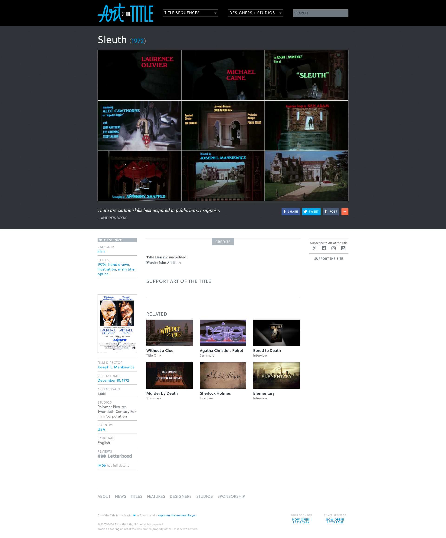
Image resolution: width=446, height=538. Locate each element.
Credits (223, 241)
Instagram (333, 248)
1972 (138, 40)
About (104, 496)
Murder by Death (162, 393)
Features (156, 496)
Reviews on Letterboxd (115, 456)
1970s (102, 264)
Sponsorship (231, 496)
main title (126, 269)
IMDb (102, 465)
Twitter (314, 248)
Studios (204, 496)
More (344, 211)
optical (103, 273)
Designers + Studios (252, 12)
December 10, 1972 (113, 380)
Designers (181, 496)
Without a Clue (160, 350)
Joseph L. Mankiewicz (116, 367)
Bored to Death (267, 350)
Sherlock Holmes (215, 393)
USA (101, 429)
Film (101, 251)
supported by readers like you (177, 515)
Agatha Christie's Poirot (221, 350)
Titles (136, 496)
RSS (343, 248)
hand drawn (118, 264)
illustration (107, 269)
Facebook (324, 248)
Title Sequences (182, 12)
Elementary (264, 393)
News (120, 496)
